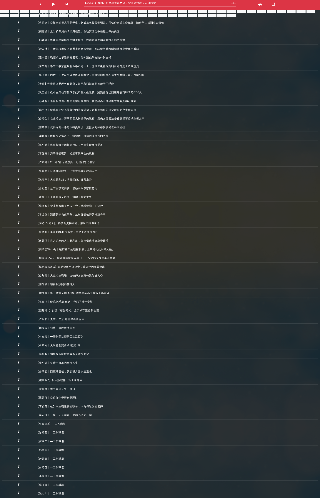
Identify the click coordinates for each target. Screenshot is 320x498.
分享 (5, 11)
